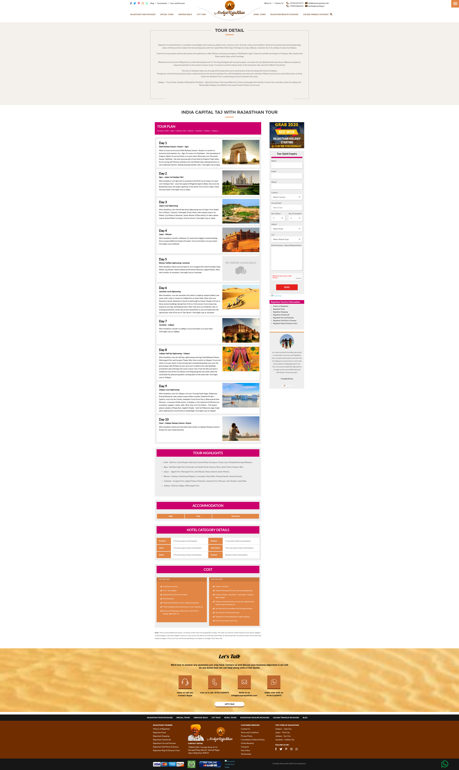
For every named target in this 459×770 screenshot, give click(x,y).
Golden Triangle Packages (315, 14)
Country (274, 193)
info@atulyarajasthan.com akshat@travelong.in (318, 4)
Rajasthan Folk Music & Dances (284, 320)
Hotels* (274, 224)
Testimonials (162, 3)
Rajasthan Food (279, 309)
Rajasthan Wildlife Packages (284, 14)
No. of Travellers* (295, 214)
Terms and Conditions (250, 732)
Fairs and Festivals (177, 3)
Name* (274, 161)
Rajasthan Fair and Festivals (283, 318)
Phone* (274, 182)
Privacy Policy (246, 736)
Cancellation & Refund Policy (253, 740)
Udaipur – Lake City (283, 729)
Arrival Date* (276, 203)
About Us (267, 3)
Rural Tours (260, 14)
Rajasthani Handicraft (281, 315)
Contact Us (279, 3)
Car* (273, 235)
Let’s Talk (229, 704)
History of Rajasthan (280, 306)
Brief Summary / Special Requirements (286, 245)
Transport (245, 747)
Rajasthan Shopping (280, 312)
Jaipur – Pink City (282, 732)
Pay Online (245, 750)
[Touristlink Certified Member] (239, 764)
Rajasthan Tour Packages (143, 14)
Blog (152, 3)
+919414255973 (221, 693)
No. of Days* (276, 214)
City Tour (201, 14)
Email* (273, 171)
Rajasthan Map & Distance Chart (285, 323)
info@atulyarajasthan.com (244, 696)
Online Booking (247, 743)
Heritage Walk (185, 14)
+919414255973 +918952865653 (296, 4)
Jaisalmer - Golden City (284, 740)
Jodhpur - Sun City (283, 736)
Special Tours (167, 14)
